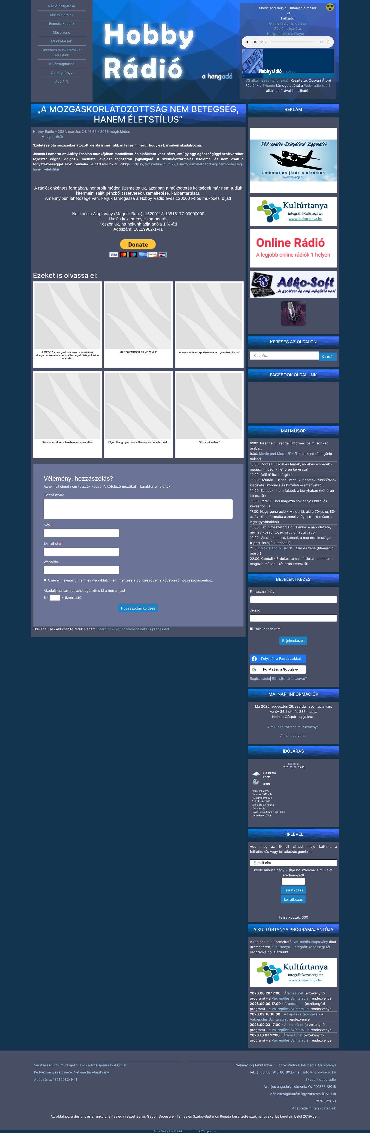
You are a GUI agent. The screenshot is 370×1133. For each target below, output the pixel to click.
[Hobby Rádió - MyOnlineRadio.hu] (293, 313)
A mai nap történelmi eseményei (293, 727)
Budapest (293, 763)
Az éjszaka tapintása (301, 1014)
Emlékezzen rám (266, 629)
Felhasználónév (262, 591)
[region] (288, 57)
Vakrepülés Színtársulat (291, 998)
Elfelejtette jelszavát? (289, 678)
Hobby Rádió (43, 131)
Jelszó (255, 610)
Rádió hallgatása (287, 28)
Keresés (328, 356)
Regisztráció (260, 678)
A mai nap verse (293, 735)
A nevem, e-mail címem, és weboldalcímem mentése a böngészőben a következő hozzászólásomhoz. (130, 580)
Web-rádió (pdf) (317, 85)
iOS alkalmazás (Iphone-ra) (266, 80)
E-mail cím (54, 543)
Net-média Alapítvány (310, 942)
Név (48, 525)
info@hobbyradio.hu (319, 1072)
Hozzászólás (54, 495)
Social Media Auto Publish (168, 1131)
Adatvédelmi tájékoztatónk (314, 1108)
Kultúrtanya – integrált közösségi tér (301, 947)
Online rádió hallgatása (287, 23)
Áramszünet (293, 993)
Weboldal (51, 562)
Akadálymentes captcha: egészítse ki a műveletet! (84, 590)
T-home (269, 85)
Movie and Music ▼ (275, 453)
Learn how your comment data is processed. (133, 629)
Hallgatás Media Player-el (287, 33)
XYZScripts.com (207, 1131)
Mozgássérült (52, 137)
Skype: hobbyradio (320, 1079)
